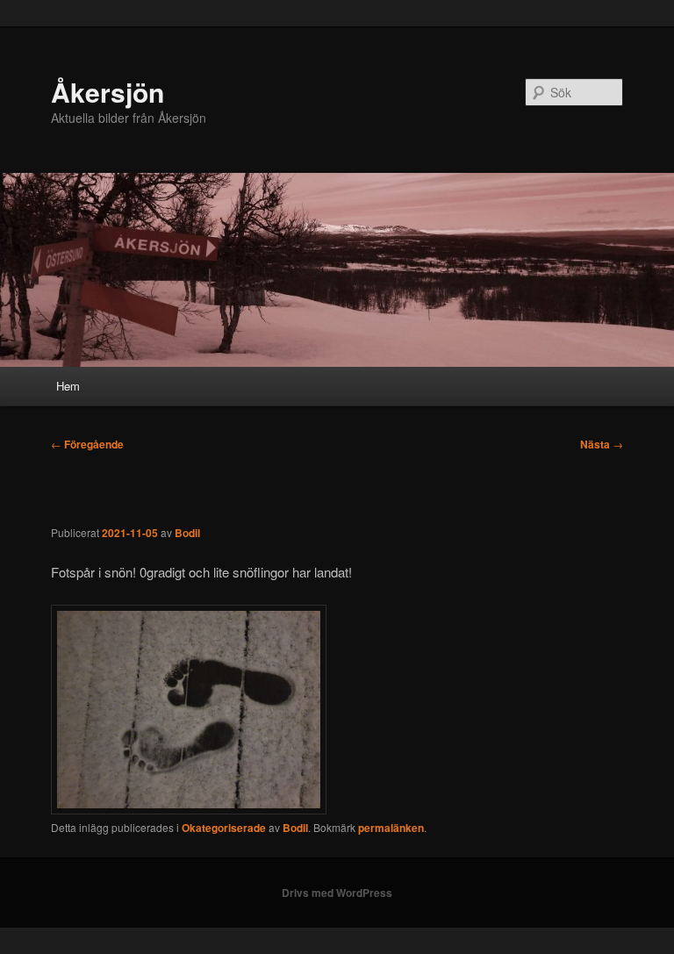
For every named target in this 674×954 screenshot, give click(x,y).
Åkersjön (107, 92)
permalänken (391, 828)
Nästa (601, 444)
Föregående (87, 444)
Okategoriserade (224, 828)
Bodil (187, 533)
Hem (68, 385)
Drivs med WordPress (337, 892)
